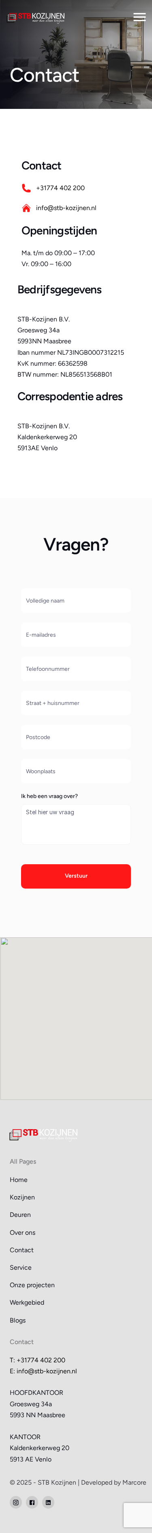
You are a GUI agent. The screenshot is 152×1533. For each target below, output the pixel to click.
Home (19, 1180)
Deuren (20, 1215)
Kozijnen (22, 1197)
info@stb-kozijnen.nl (66, 208)
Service (21, 1267)
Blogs (18, 1320)
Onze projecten (32, 1285)
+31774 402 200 (60, 188)
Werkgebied (27, 1302)
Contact (22, 1250)
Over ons (22, 1232)
